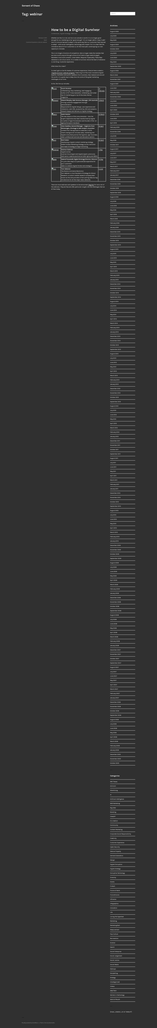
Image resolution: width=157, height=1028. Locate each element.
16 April (101, 126)
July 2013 (113, 358)
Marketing (113, 921)
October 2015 (114, 240)
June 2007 (113, 676)
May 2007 (113, 680)
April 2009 (113, 580)
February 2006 (115, 746)
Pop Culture (114, 934)
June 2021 (113, 88)
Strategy (113, 977)
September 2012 (115, 401)
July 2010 (113, 515)
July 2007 (113, 672)
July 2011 (113, 462)
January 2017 (114, 175)
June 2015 (113, 258)
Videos (112, 986)
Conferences (55, 33)
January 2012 (114, 436)
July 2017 (113, 153)
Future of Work (115, 890)
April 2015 (113, 266)
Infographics (114, 903)
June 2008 (113, 624)
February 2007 (115, 693)
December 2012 (115, 388)
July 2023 (113, 53)
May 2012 (113, 419)
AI (110, 795)
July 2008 (113, 619)
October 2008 (114, 606)
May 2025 (113, 40)
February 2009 (115, 589)
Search (112, 947)
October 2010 (114, 502)
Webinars (74, 33)
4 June (101, 169)
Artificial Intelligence (117, 799)
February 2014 (114, 327)
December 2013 (115, 336)
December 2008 (115, 597)
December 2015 (115, 232)
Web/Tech (113, 991)
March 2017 (114, 166)
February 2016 (114, 223)
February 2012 (114, 432)
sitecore (40, 42)
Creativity (113, 838)
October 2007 (114, 658)
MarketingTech (115, 925)
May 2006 (113, 732)
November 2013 (115, 341)
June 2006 (113, 728)
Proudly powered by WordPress (30, 1022)
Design (112, 860)
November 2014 (115, 288)
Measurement (114, 930)
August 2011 (114, 458)
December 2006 (115, 702)
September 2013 (115, 349)
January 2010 (114, 541)
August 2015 (114, 249)
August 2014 (114, 301)
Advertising (114, 790)
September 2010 (115, 506)
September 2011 (115, 454)
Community (114, 825)
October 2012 (114, 397)
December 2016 (115, 179)
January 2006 (114, 750)
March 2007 (114, 689)
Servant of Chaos (31, 5)
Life (111, 912)
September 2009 (115, 558)
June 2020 (113, 105)
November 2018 (115, 131)
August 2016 (114, 197)
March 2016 (114, 219)
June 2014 (113, 310)
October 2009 (114, 554)
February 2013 (114, 380)
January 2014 (114, 332)
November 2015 (115, 236)
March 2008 (114, 637)
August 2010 (114, 510)
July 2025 (113, 36)
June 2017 (113, 158)
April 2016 (113, 214)
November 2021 (115, 79)
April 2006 (113, 737)
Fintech (112, 886)
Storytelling (114, 973)
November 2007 (115, 654)
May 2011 (113, 471)
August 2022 (114, 70)
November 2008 (115, 602)
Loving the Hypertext (117, 916)
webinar (45, 42)
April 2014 (113, 319)
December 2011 (115, 441)
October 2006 (114, 711)
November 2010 (115, 497)
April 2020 (113, 110)
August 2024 (114, 44)
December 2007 (115, 650)
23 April (101, 140)
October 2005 (114, 763)
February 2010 (114, 536)
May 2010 (113, 523)
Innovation (113, 908)
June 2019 (113, 118)
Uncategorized (115, 982)
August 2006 (114, 719)
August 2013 (114, 354)
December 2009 (115, 545)
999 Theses (113, 781)
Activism (113, 786)
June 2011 (113, 467)
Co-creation (114, 821)
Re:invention (114, 938)
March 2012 (114, 428)
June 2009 (113, 571)
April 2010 (113, 528)
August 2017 (114, 149)
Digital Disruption (116, 864)
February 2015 (114, 275)
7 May (100, 150)
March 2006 (114, 741)
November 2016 (115, 184)
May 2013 (113, 367)
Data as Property (115, 851)
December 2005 (115, 754)
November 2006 (115, 706)
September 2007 (115, 663)
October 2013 (114, 345)
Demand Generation (116, 856)
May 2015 (113, 262)
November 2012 (115, 393)
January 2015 (114, 280)
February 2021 (114, 92)
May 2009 (113, 576)
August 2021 (114, 84)
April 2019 (113, 123)
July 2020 (113, 101)
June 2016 (113, 206)
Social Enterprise (115, 951)
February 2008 (115, 641)
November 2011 (115, 445)
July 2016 (113, 201)
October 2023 (114, 49)
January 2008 (114, 645)
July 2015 (113, 253)
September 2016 (115, 192)
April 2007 (113, 685)
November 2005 (115, 759)
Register (91, 185)
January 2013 (114, 384)
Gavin (45, 40)
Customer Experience (32, 42)
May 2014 (113, 314)
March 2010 (114, 532)
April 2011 (113, 476)
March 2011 (113, 480)
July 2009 (113, 567)
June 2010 (113, 519)
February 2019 (114, 127)
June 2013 (113, 362)
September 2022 (115, 66)
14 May (101, 159)
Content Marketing (116, 829)
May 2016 (113, 210)
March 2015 (114, 271)
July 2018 (113, 136)
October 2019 (114, 114)
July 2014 (113, 306)
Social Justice (114, 960)
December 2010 (115, 493)
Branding (113, 812)
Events (112, 882)
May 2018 (113, 140)
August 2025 (114, 31)
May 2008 (113, 628)
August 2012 (114, 406)
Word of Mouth (115, 999)
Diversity (113, 877)
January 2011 (114, 489)
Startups (113, 969)
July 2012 (113, 410)
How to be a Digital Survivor (75, 30)
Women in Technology (117, 995)
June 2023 (113, 57)
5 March (101, 100)
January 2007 (114, 698)
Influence (113, 899)
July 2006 (113, 724)
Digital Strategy (65, 33)
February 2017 (114, 171)
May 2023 (113, 62)
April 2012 (113, 423)
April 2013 (113, 371)
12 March (101, 114)
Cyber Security (115, 847)
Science (112, 943)
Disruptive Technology (117, 873)
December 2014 (115, 284)
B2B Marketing (115, 803)
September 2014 (115, 297)
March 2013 (114, 375)
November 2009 (115, 550)
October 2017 (114, 145)
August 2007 (114, 667)
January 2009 (114, 593)
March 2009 (114, 584)
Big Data (113, 808)
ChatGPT (113, 816)
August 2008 (114, 615)
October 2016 (114, 188)
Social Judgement (116, 956)
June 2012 (113, 415)
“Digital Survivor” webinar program (63, 73)
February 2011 (114, 484)
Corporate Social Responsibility (120, 834)
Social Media (114, 964)
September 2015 (115, 245)
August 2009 (114, 563)
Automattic (52, 1022)
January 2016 (114, 227)
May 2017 (113, 162)
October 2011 (114, 449)
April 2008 (113, 632)
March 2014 (114, 323)
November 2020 (115, 97)
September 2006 (115, 715)
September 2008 (115, 611)
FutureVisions (114, 895)
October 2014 (114, 293)
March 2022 (114, 75)
